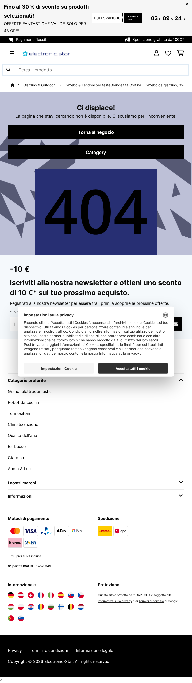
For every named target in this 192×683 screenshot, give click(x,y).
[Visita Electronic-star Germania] (11, 595)
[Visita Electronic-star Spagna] (61, 595)
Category (96, 152)
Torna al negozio (96, 132)
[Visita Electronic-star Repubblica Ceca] (81, 595)
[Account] (156, 53)
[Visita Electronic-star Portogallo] (11, 618)
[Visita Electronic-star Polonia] (21, 607)
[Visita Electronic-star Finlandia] (61, 607)
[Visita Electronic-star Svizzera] (31, 595)
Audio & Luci (20, 468)
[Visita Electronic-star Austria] (21, 595)
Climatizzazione (23, 424)
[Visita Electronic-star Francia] (41, 595)
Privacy (15, 650)
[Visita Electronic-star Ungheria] (11, 607)
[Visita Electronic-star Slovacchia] (71, 595)
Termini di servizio (151, 601)
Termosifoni (19, 413)
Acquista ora (133, 18)
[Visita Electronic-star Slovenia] (21, 618)
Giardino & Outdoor (40, 85)
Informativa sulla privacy (115, 601)
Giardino (16, 457)
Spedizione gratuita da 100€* (158, 39)
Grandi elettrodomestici (30, 391)
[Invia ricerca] (8, 70)
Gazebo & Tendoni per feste (87, 85)
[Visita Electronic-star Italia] (51, 595)
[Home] (17, 85)
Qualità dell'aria (22, 435)
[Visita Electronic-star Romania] (41, 607)
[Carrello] (180, 53)
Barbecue (17, 446)
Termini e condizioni (49, 650)
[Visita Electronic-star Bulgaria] (51, 607)
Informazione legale (94, 650)
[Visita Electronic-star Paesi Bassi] (81, 607)
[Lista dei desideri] (168, 53)
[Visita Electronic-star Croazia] (31, 607)
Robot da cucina (23, 402)
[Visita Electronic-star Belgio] (71, 607)
